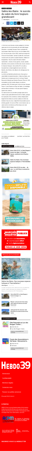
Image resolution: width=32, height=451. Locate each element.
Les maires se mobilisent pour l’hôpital (8, 137)
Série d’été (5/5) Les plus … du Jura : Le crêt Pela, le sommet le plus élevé (19, 169)
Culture (3, 154)
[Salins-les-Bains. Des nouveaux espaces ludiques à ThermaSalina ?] (5, 161)
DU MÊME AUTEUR (19, 146)
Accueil (3, 6)
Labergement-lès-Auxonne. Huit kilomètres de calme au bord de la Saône (19, 311)
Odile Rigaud (6, 19)
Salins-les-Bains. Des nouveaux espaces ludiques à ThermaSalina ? (20, 161)
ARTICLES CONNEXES (7, 146)
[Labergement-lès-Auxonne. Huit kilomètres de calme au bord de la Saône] (5, 311)
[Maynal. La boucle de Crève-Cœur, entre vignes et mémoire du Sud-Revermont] (5, 303)
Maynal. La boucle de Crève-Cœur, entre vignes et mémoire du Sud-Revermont (19, 303)
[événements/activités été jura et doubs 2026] (16, 225)
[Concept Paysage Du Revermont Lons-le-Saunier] (16, 131)
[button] (30, 2)
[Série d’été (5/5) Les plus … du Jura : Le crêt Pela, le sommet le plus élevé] (5, 169)
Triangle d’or (15, 6)
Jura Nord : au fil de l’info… (23, 136)
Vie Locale (8, 6)
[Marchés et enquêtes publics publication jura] (16, 249)
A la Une (3, 171)
